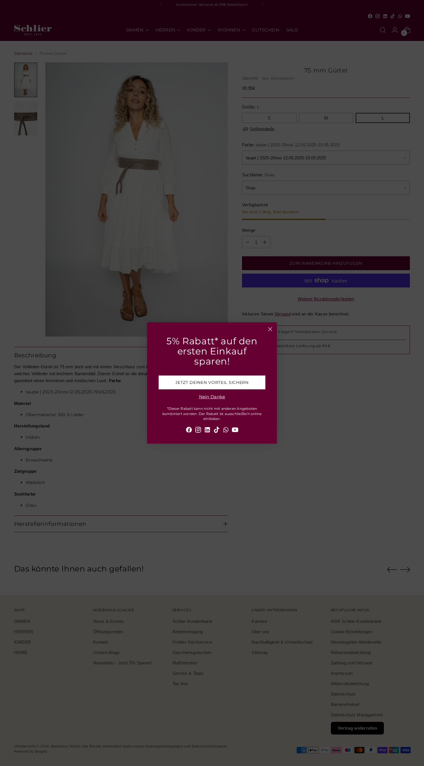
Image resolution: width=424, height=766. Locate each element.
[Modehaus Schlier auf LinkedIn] (207, 430)
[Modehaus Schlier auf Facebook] (188, 430)
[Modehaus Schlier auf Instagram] (198, 430)
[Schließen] (270, 329)
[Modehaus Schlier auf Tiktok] (216, 430)
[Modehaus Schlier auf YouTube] (235, 430)
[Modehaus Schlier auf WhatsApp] (225, 430)
